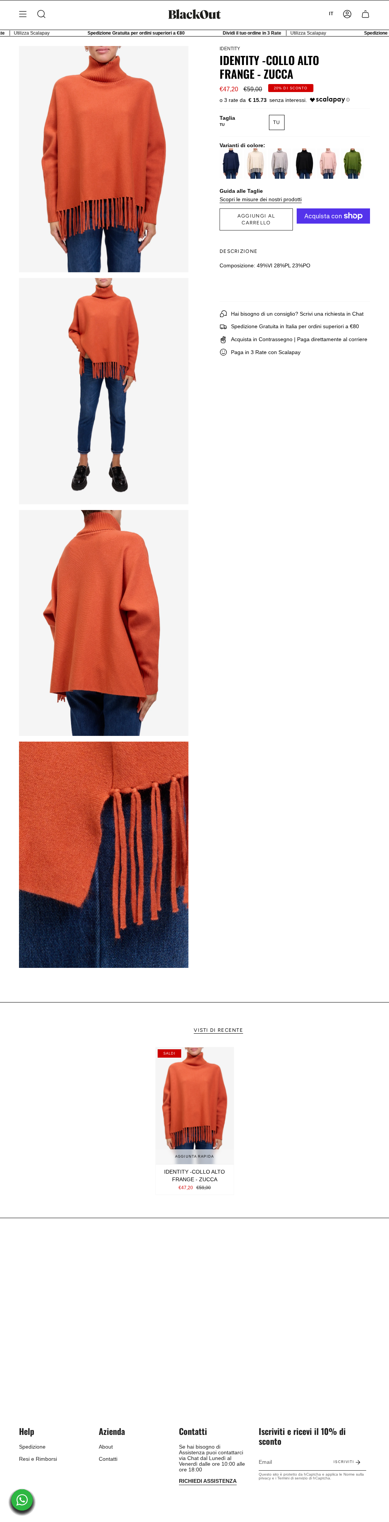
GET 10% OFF (195, 789)
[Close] (299, 712)
